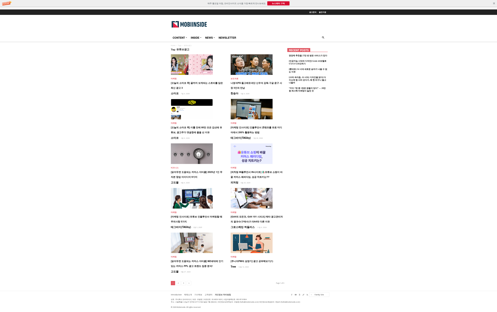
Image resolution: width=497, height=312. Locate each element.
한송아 (234, 93)
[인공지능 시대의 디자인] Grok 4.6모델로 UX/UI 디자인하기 (307, 62)
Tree (233, 266)
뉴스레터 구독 (278, 3)
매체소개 (188, 294)
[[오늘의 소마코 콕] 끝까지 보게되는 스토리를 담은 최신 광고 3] (197, 64)
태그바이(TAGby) (241, 138)
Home (173, 45)
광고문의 (312, 12)
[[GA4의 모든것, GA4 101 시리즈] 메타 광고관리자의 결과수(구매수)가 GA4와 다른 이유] (257, 198)
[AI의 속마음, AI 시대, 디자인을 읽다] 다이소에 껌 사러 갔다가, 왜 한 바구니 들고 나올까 (307, 80)
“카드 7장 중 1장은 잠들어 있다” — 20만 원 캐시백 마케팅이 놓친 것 (307, 89)
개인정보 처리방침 (223, 294)
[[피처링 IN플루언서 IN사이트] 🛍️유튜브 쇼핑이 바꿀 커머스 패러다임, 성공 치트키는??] (257, 153)
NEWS (209, 37)
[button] (248, 3)
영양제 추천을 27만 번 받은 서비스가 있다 (308, 55)
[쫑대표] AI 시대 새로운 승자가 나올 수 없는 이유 (308, 70)
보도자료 (234, 78)
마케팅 (174, 78)
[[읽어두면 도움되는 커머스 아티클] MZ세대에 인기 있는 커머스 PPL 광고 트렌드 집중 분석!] (197, 243)
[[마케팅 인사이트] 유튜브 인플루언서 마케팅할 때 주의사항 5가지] (197, 198)
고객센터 (208, 294)
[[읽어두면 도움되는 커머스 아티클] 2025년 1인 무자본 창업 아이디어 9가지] (197, 153)
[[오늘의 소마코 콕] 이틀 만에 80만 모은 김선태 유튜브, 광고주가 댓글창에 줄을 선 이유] (197, 109)
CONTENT (179, 37)
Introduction (176, 294)
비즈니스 (175, 167)
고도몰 (175, 182)
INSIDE (195, 37)
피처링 (234, 182)
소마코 (175, 93)
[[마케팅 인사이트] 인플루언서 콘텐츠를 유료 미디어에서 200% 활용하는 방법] (257, 109)
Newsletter (227, 37)
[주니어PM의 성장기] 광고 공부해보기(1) (252, 261)
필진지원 (322, 12)
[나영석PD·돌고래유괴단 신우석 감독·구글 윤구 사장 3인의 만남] (257, 64)
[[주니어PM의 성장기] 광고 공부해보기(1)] (257, 243)
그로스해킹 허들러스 (243, 227)
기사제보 (198, 294)
